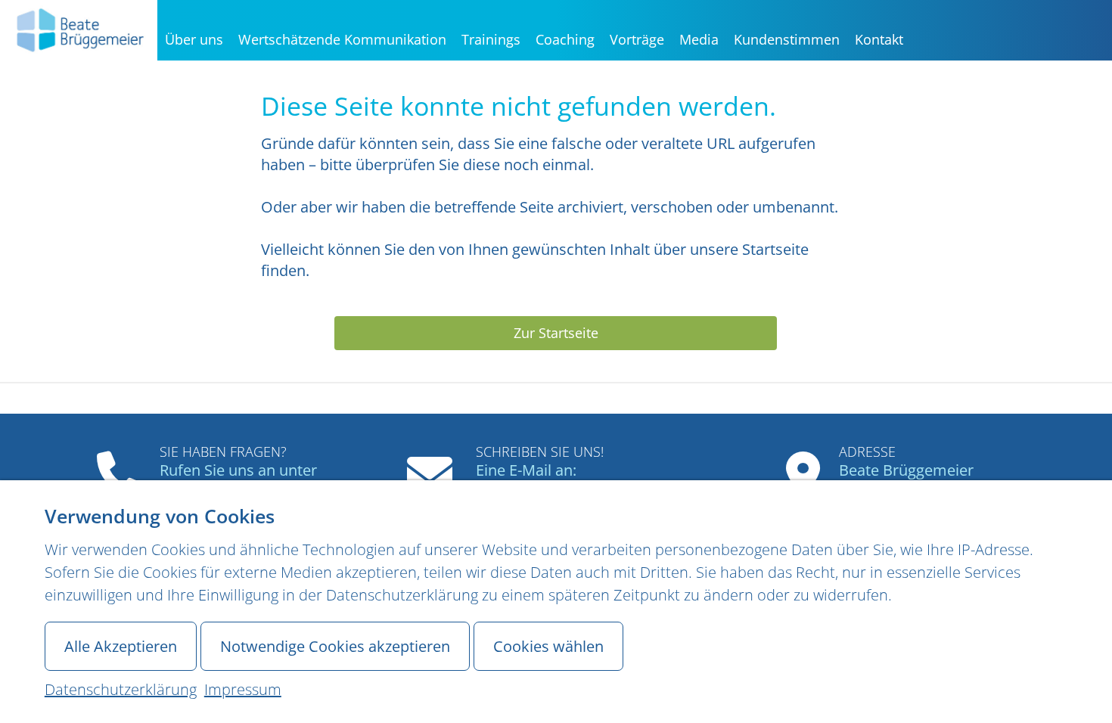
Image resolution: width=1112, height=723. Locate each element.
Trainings (490, 39)
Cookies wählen (548, 646)
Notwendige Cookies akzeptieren (335, 646)
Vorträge (637, 39)
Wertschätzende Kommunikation (342, 39)
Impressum (242, 689)
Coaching (565, 39)
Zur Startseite (556, 333)
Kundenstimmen (787, 39)
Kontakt (879, 39)
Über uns (194, 39)
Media (699, 39)
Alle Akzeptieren (120, 646)
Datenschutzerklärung (121, 689)
